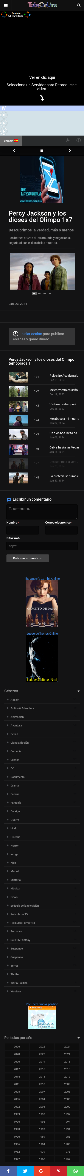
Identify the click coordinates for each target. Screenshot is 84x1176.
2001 (42, 1106)
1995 (42, 1121)
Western (16, 991)
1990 (17, 1136)
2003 (67, 1099)
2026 (17, 1046)
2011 (17, 1084)
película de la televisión (25, 905)
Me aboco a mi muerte (64, 418)
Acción (15, 699)
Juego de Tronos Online (42, 633)
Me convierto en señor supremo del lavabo (65, 390)
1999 (17, 1114)
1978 (67, 1151)
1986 (17, 1144)
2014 (17, 1076)
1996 (17, 1121)
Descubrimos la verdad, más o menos (65, 461)
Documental (18, 777)
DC (12, 768)
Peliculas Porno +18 (23, 922)
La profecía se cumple (64, 476)
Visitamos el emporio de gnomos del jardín (65, 404)
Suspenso (17, 957)
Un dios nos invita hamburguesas (65, 433)
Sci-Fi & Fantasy (20, 940)
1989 (42, 1136)
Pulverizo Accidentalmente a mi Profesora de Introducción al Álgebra (65, 375)
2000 (67, 1106)
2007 (42, 1091)
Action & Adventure (22, 708)
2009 (67, 1084)
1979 (42, 1151)
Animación (17, 717)
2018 (67, 1061)
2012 (67, 1076)
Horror (15, 845)
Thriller (15, 974)
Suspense (17, 948)
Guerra (15, 819)
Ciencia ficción (20, 742)
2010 (42, 1084)
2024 (67, 1046)
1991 (67, 1129)
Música (15, 888)
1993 (17, 1129)
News (14, 897)
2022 (42, 1054)
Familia (15, 794)
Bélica (14, 734)
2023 (17, 1054)
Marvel (15, 871)
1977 (17, 1159)
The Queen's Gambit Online (42, 578)
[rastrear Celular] (42, 1028)
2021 (67, 1054)
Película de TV (19, 914)
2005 (17, 1099)
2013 (42, 1076)
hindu (14, 828)
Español (8, 140)
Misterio (16, 880)
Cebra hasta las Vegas (64, 447)
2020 (17, 1061)
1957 (67, 1159)
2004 (42, 1099)
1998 (42, 1114)
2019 (42, 1061)
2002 (17, 1106)
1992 (42, 1129)
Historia (15, 837)
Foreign (15, 811)
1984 (42, 1144)
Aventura (16, 725)
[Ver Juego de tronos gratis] (42, 681)
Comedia (16, 751)
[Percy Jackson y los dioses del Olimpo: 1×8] (70, 150)
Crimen (15, 759)
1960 (42, 1159)
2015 (67, 1069)
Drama (15, 785)
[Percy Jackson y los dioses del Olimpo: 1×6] (14, 150)
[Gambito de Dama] (42, 626)
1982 (17, 1151)
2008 (17, 1091)
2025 (42, 1046)
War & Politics (19, 982)
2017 (17, 1069)
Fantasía (16, 802)
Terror (14, 965)
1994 (67, 1121)
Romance (16, 931)
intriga (14, 854)
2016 (42, 1069)
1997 (67, 1114)
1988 (67, 1136)
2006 (67, 1091)
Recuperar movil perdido (42, 1004)
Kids (13, 862)
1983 (67, 1144)
